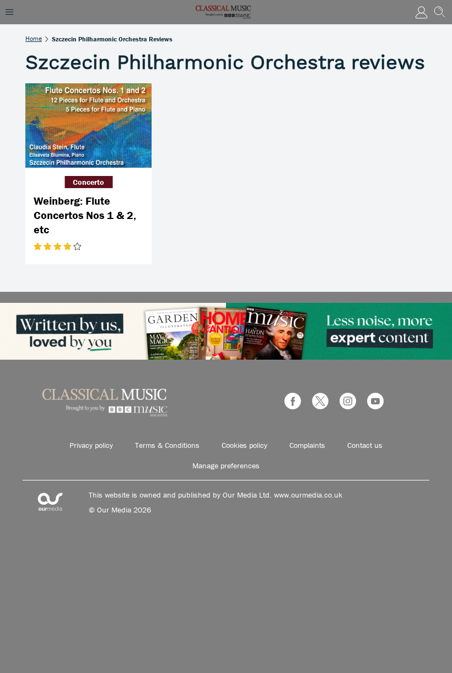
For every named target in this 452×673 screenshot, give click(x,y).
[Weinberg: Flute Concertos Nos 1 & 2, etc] (88, 125)
